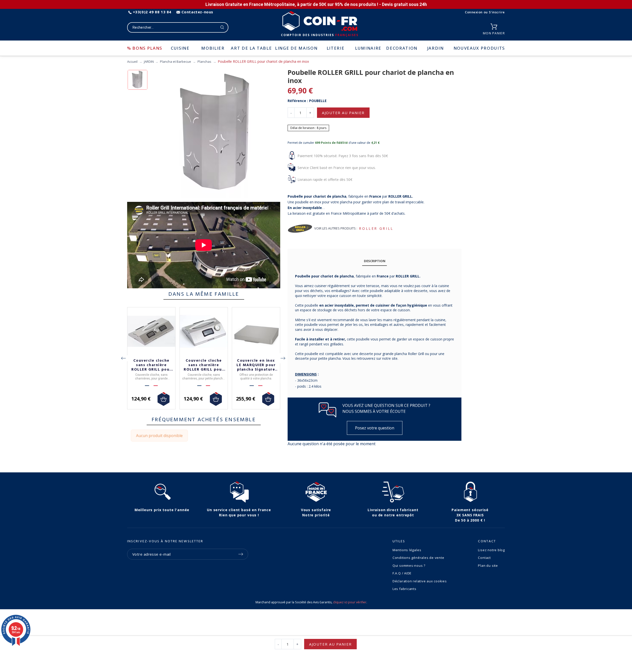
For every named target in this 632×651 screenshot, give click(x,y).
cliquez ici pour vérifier (349, 602)
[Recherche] (222, 27)
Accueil (132, 61)
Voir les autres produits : (335, 228)
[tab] (374, 261)
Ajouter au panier (343, 112)
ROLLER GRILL (376, 228)
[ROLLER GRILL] (300, 228)
